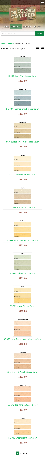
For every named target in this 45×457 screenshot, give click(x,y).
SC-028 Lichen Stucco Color (22, 273)
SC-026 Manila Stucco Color (22, 207)
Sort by (4, 48)
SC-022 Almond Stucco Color (22, 174)
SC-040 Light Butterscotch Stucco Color (22, 339)
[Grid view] (37, 48)
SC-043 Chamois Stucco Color (22, 437)
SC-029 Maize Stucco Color (22, 306)
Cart (38, 26)
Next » (25, 453)
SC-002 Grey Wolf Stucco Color (22, 75)
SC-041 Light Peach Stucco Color (22, 371)
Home (6, 26)
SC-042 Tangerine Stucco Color (22, 404)
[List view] (42, 48)
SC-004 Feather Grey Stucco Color (22, 108)
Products (16, 26)
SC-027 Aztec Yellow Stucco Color (22, 240)
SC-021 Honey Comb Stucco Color (22, 141)
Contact (27, 26)
